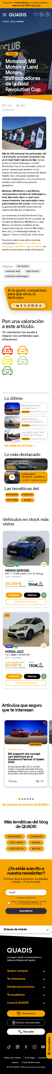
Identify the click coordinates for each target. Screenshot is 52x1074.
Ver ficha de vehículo (26, 602)
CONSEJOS (27, 495)
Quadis (12, 54)
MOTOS (36, 848)
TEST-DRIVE (12, 500)
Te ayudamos (16, 994)
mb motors (23, 266)
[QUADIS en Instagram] (34, 1047)
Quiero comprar (17, 970)
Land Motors (36, 246)
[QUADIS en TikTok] (9, 1047)
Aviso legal (30, 1058)
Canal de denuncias (31, 1062)
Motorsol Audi (23, 243)
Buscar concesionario (28, 1022)
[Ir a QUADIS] (20, 15)
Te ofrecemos (16, 978)
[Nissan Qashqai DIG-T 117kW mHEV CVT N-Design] (26, 548)
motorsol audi (12, 271)
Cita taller (28, 1031)
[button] (19, 799)
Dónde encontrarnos (20, 986)
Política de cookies (12, 1058)
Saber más (35, 6)
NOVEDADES (12, 495)
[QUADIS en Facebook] (26, 1047)
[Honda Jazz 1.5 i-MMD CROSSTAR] (26, 629)
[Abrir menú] (4, 15)
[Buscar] (47, 15)
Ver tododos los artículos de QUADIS (25, 804)
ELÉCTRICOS (16, 848)
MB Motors (21, 246)
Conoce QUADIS (17, 1002)
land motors (32, 271)
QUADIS (27, 500)
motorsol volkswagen (16, 276)
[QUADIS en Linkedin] (17, 1047)
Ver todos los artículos (18, 445)
